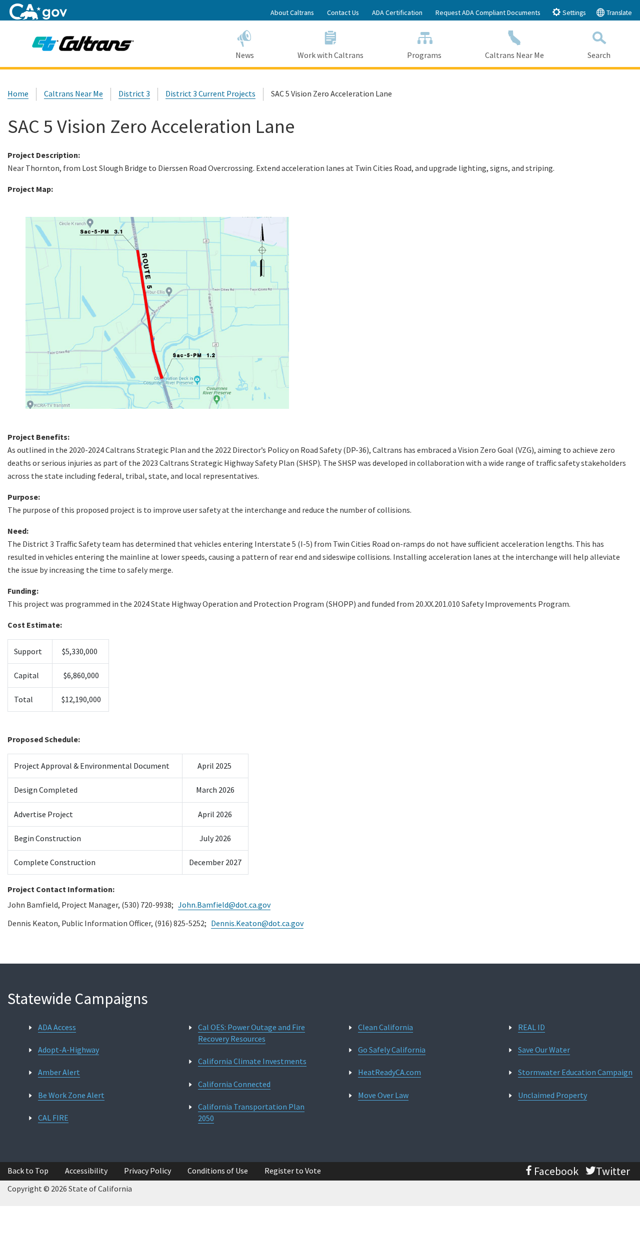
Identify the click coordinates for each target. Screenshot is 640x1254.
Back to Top (28, 1171)
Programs (424, 55)
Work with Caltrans (331, 55)
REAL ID (531, 1027)
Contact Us (343, 12)
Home (18, 93)
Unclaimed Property (552, 1095)
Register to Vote (292, 1171)
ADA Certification (397, 12)
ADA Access (57, 1027)
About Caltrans (292, 12)
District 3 (134, 93)
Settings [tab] (573, 12)
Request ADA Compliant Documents (488, 12)
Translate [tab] (618, 12)
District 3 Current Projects (211, 93)
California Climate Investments (252, 1061)
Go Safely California (392, 1050)
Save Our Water (544, 1050)
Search (599, 55)
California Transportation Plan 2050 (251, 1112)
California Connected (234, 1084)
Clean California (385, 1027)
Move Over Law (383, 1095)
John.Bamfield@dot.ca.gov (224, 905)
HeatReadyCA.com (389, 1072)
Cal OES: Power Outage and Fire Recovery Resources (251, 1033)
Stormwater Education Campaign (575, 1072)
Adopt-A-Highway (68, 1050)
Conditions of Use (218, 1171)
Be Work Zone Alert (71, 1095)
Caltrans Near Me (514, 55)
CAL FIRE (53, 1118)
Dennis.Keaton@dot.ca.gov (257, 923)
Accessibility (86, 1171)
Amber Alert (59, 1072)
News (245, 55)
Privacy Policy (147, 1171)
